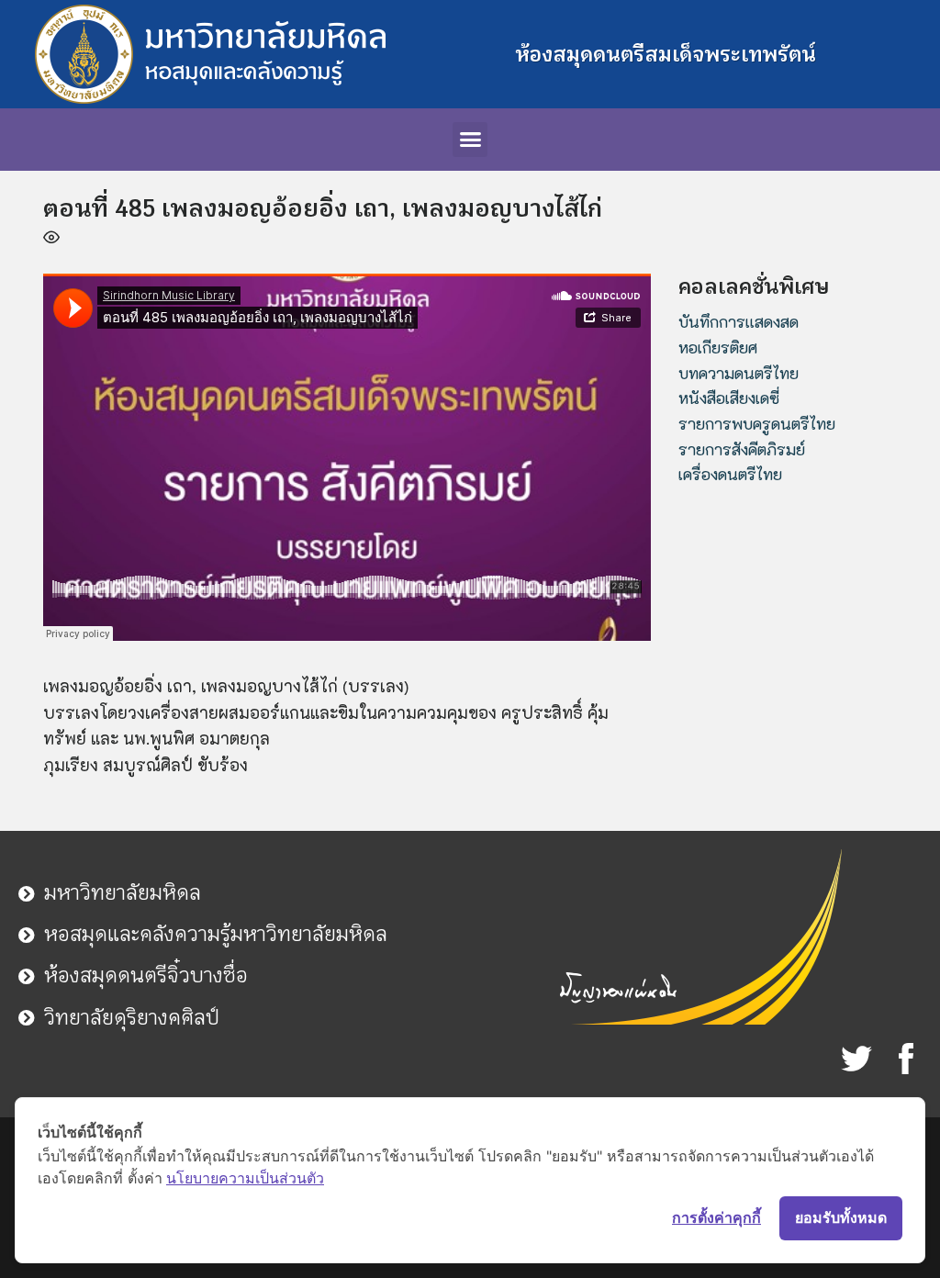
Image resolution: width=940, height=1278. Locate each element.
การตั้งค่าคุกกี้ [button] (716, 1217)
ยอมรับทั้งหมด (841, 1217)
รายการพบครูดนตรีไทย (756, 423)
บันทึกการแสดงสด (738, 321)
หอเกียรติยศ (717, 347)
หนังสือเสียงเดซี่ (728, 397)
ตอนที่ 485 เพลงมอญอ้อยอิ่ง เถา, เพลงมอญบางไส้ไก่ (322, 208)
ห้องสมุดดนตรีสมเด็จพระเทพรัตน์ (665, 54)
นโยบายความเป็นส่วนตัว (245, 1178)
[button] (470, 139)
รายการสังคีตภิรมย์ (741, 449)
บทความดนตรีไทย (738, 373)
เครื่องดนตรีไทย (730, 474)
